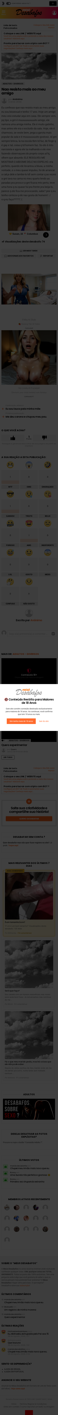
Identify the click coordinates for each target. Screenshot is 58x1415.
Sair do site (44, 721)
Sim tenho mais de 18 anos (21, 721)
